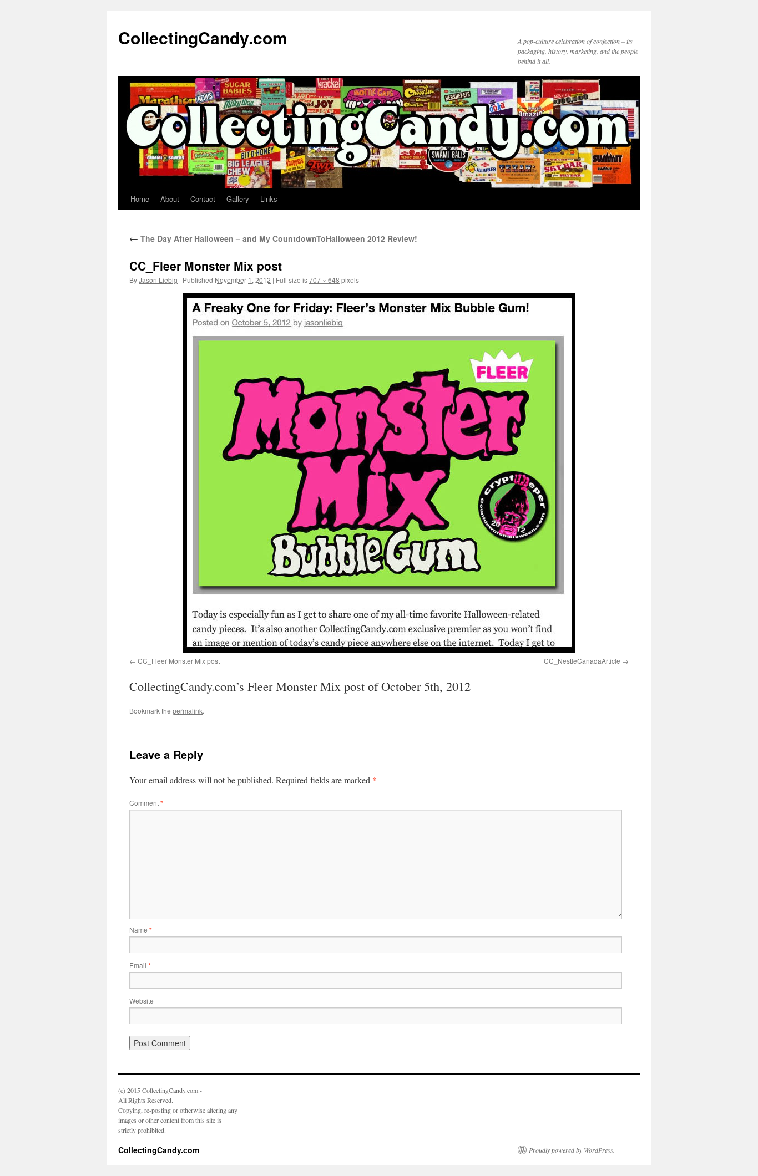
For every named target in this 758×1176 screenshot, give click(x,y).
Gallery (237, 199)
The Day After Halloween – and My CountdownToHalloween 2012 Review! (273, 238)
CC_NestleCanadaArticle (582, 660)
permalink (188, 710)
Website (141, 1000)
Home (139, 199)
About (169, 199)
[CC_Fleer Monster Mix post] (379, 473)
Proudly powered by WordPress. (572, 1150)
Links (268, 199)
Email (140, 965)
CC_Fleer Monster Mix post (179, 660)
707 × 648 (324, 279)
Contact (202, 199)
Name (140, 929)
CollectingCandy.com (202, 37)
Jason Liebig (158, 279)
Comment (146, 802)
